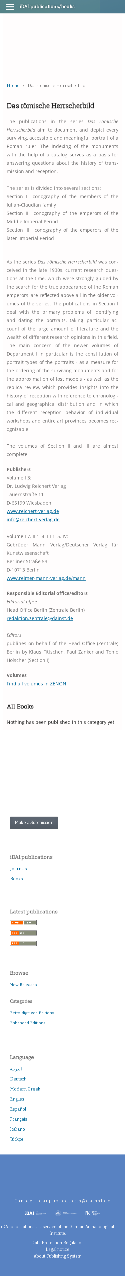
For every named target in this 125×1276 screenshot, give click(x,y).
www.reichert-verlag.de (33, 511)
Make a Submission (34, 822)
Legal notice (57, 1249)
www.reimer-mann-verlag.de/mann (46, 578)
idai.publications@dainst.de (74, 1201)
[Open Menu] (10, 6)
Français (18, 1119)
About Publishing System (57, 1256)
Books (16, 879)
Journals (18, 869)
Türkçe (17, 1139)
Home (13, 85)
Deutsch (18, 1079)
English (17, 1099)
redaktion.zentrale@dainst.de (40, 618)
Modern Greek (25, 1089)
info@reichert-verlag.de (33, 519)
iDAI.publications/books (47, 6)
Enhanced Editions (27, 1023)
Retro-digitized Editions (32, 1013)
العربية (16, 1069)
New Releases (23, 984)
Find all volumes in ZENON (36, 683)
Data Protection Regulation (57, 1243)
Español (18, 1109)
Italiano (17, 1129)
